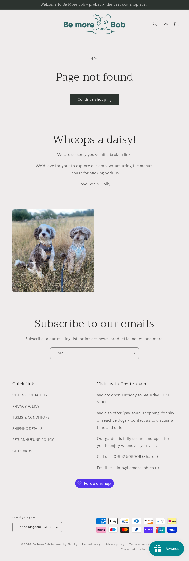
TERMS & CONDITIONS (31, 418)
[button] (10, 24)
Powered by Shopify (64, 544)
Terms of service (140, 544)
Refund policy (91, 544)
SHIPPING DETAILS (27, 429)
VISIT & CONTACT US (29, 395)
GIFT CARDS (22, 451)
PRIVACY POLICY (25, 407)
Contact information (133, 549)
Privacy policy (115, 544)
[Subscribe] (133, 353)
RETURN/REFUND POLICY (33, 440)
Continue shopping (95, 99)
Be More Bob (41, 544)
